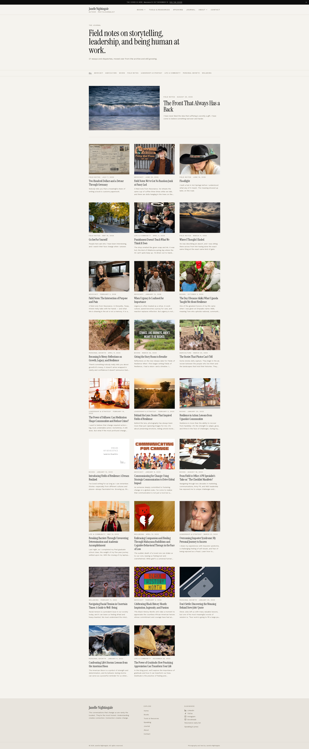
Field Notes (132, 73)
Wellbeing (206, 73)
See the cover (176, 2)
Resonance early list (192, 723)
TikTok (190, 713)
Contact (215, 10)
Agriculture (111, 73)
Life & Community (173, 73)
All (90, 73)
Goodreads (191, 719)
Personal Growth (191, 73)
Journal (190, 10)
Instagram (191, 716)
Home (146, 711)
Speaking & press (191, 727)
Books (140, 10)
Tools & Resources (159, 10)
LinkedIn (190, 710)
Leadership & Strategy (151, 73)
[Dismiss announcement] (306, 2)
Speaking (178, 10)
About (202, 10)
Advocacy (98, 73)
